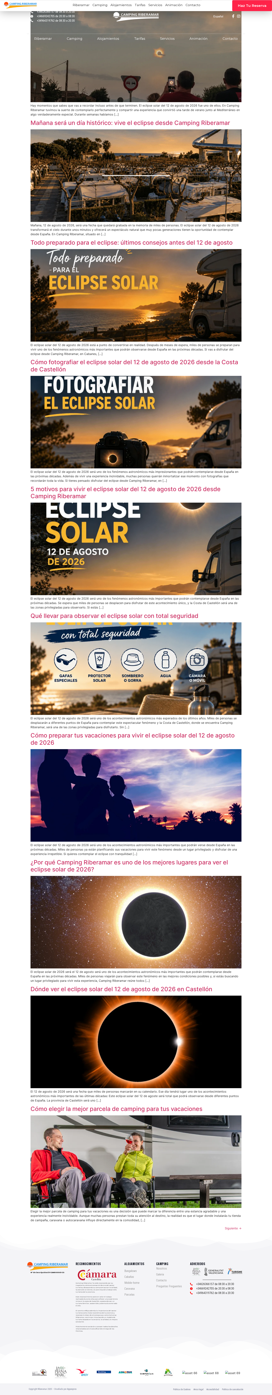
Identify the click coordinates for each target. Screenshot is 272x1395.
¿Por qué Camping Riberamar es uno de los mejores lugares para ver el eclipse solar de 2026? (129, 866)
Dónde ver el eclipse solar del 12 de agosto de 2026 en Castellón (121, 989)
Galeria (160, 1274)
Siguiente (233, 1228)
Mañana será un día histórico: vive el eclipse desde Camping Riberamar (130, 122)
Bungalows (130, 1271)
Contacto (230, 39)
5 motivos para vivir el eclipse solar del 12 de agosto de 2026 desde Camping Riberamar (126, 492)
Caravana (129, 1288)
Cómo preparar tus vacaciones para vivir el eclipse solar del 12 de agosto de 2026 (133, 739)
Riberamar (43, 39)
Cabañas (129, 1277)
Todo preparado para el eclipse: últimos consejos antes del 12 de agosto (132, 242)
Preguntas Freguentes (169, 1286)
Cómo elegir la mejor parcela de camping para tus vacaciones (116, 1108)
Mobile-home (132, 1283)
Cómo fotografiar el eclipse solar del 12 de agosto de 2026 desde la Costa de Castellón (134, 365)
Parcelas (129, 1294)
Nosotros (161, 1268)
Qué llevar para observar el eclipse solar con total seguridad (114, 615)
